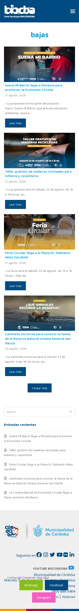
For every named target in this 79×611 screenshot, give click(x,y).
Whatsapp (31, 585)
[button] (72, 11)
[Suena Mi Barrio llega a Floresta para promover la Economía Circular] (39, 64)
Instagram (44, 597)
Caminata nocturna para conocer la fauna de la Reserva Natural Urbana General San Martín (38, 338)
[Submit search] (71, 412)
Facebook (56, 585)
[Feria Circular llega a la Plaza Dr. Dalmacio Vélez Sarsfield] (39, 231)
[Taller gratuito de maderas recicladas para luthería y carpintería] (39, 150)
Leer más (15, 123)
